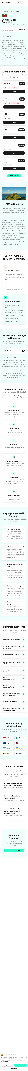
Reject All (7, 1065)
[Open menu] (25, 2)
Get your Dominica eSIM (14, 850)
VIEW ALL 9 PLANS (14, 175)
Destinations (9, 11)
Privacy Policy (5, 1061)
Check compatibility (7, 36)
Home (3, 11)
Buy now (14, 91)
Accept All (21, 1065)
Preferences (14, 1068)
